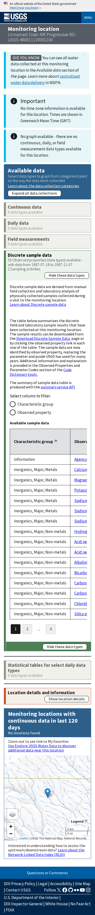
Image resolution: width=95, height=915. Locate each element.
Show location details (67, 698)
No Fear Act (80, 903)
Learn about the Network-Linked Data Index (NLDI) (46, 852)
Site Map (82, 883)
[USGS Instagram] (88, 891)
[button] (48, 793)
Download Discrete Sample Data (43, 338)
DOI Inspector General (23, 903)
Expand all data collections (34, 193)
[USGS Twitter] (59, 891)
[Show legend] (86, 821)
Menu (88, 17)
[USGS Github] (71, 891)
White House (56, 903)
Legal (43, 883)
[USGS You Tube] (82, 891)
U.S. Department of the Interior (31, 897)
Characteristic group (35, 404)
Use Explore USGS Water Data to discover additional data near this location (42, 748)
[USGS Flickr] (76, 891)
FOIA (10, 910)
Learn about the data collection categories (43, 185)
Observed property (34, 412)
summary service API (58, 387)
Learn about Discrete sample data (38, 304)
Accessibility (61, 883)
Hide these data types (67, 275)
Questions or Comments (47, 872)
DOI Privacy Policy (19, 883)
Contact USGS (18, 890)
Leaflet (23, 838)
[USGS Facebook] (65, 891)
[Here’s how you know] (47, 6)
